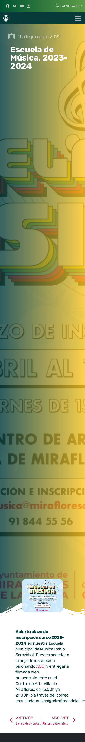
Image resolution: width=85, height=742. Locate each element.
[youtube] (21, 6)
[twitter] (14, 6)
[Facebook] (7, 6)
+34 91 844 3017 (71, 6)
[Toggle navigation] (78, 18)
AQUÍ (40, 666)
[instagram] (28, 6)
